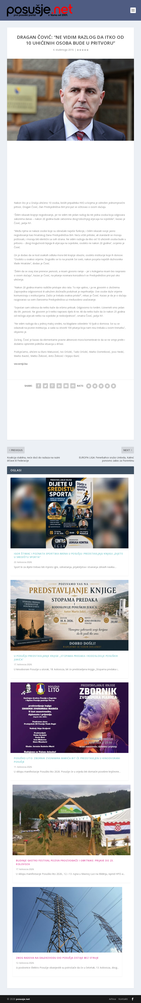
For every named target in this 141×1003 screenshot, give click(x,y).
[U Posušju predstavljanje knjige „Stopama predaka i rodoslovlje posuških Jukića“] (69, 615)
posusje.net (23, 999)
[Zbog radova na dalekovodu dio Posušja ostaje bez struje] (67, 920)
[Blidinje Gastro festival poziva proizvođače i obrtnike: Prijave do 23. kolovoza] (72, 820)
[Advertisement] (70, 172)
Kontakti (123, 999)
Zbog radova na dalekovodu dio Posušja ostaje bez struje (57, 957)
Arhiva (112, 999)
